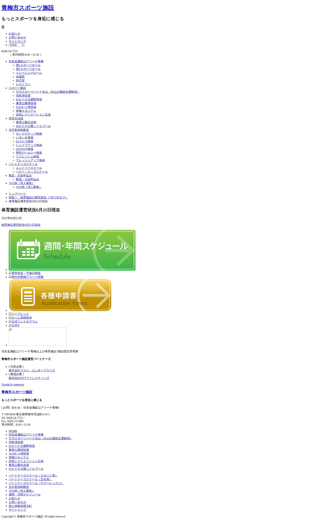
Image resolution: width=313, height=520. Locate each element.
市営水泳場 (16, 118)
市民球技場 (23, 95)
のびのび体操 (24, 148)
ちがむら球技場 (26, 107)
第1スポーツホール (28, 65)
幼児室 (20, 80)
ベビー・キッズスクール (32, 171)
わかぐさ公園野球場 (29, 99)
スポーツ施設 (17, 88)
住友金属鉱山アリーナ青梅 (26, 61)
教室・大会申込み (20, 175)
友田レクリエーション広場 (33, 114)
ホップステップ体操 (29, 133)
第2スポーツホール (28, 69)
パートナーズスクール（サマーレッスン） (36, 483)
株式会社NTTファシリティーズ (29, 378)
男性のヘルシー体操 (29, 152)
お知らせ (14, 33)
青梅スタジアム (26, 110)
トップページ (17, 193)
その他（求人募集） (22, 183)
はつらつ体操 (24, 141)
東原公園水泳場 (26, 122)
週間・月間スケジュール (25, 494)
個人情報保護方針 (20, 505)
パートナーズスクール (23, 164)
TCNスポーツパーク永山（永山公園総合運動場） (48, 91)
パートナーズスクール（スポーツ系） (33, 475)
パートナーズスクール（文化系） (30, 479)
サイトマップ (17, 41)
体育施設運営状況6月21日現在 (21, 224)
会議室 (20, 76)
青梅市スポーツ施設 (27, 7)
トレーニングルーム (29, 72)
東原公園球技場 (26, 103)
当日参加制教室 (19, 129)
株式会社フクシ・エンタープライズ (32, 370)
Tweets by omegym (12, 384)
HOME (13, 431)
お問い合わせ (17, 37)
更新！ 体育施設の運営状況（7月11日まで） (38, 197)
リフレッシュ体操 (27, 156)
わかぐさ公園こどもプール (33, 126)
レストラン (23, 84)
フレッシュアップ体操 (30, 160)
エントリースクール (29, 167)
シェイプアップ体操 (29, 145)
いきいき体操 (24, 137)
